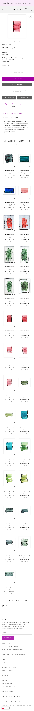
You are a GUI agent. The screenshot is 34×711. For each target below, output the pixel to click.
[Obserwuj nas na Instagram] (7, 701)
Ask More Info (24, 97)
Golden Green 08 (9, 491)
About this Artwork (12, 113)
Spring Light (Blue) (9, 204)
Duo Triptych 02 (9, 427)
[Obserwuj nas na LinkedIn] (19, 701)
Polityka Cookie (6, 689)
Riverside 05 (24, 523)
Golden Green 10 (24, 459)
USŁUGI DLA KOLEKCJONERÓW (10, 646)
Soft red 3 (9, 236)
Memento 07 (9, 332)
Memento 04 (24, 363)
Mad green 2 (25, 300)
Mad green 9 (25, 268)
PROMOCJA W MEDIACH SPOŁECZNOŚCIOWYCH (14, 654)
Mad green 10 (9, 268)
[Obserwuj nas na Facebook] (3, 701)
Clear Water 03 (24, 427)
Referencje (5, 675)
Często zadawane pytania (9, 667)
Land (9, 172)
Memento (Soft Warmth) (24, 204)
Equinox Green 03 (24, 555)
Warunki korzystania (8, 683)
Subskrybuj (8, 637)
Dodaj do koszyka (17, 72)
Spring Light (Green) (24, 172)
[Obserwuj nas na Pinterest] (11, 701)
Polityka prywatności (8, 686)
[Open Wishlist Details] (29, 8)
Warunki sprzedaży (7, 691)
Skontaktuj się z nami (8, 665)
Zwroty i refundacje (8, 670)
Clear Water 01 (9, 459)
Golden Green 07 (24, 491)
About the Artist (10, 117)
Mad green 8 (9, 300)
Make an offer (9, 97)
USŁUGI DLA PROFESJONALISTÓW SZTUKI (12, 649)
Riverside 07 (9, 523)
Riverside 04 (9, 555)
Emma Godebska (7, 44)
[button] (5, 708)
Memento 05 (9, 363)
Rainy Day (9, 587)
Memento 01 (9, 395)
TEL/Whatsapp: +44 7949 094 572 (11, 696)
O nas (4, 662)
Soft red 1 (24, 236)
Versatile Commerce (17, 707)
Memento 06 (24, 332)
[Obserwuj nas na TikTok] (15, 701)
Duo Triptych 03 (24, 395)
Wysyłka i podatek (7, 673)
